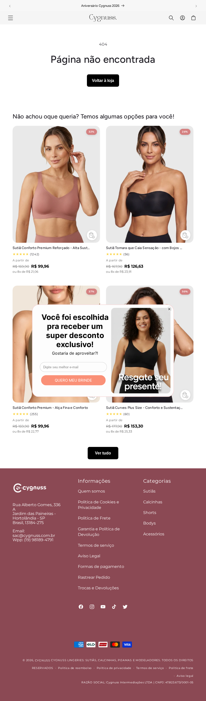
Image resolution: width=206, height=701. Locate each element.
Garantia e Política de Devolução (99, 532)
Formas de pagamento (101, 566)
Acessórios (153, 534)
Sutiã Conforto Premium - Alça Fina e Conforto (50, 408)
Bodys (149, 523)
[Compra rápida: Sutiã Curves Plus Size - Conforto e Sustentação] (185, 395)
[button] (10, 17)
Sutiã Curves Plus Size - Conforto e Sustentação (144, 408)
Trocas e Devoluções (98, 588)
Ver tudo (103, 453)
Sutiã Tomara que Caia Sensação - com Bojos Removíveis (144, 248)
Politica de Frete (94, 518)
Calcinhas (152, 502)
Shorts (149, 512)
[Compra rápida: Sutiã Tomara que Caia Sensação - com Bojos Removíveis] (185, 235)
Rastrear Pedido (94, 577)
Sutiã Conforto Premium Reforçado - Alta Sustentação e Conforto (51, 248)
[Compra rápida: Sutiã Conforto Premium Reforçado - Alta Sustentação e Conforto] (92, 235)
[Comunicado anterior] (9, 6)
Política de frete (181, 668)
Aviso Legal (89, 556)
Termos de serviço (96, 545)
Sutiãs (149, 491)
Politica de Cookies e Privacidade (98, 505)
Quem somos (91, 491)
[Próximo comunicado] (196, 6)
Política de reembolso (75, 668)
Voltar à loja (103, 80)
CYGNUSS (42, 660)
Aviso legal (185, 676)
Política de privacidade (114, 668)
